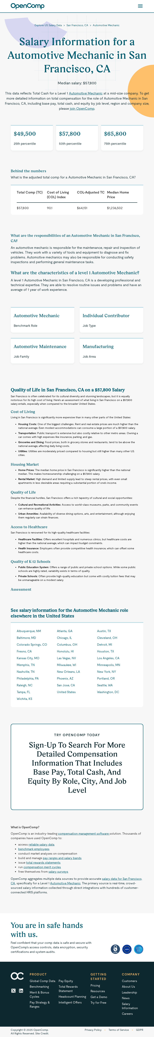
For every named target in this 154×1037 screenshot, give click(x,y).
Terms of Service (119, 1029)
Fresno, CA (24, 651)
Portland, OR (106, 678)
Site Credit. (42, 1033)
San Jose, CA (66, 685)
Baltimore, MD (26, 638)
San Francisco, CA (77, 25)
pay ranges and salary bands (62, 858)
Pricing (95, 985)
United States (66, 692)
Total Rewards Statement (68, 989)
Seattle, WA (105, 685)
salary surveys (58, 871)
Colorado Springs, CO (32, 644)
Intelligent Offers (70, 1002)
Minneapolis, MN (108, 665)
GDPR (139, 1029)
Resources (98, 991)
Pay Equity (66, 981)
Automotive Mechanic (106, 25)
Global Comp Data (42, 981)
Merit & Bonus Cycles (39, 994)
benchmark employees (33, 849)
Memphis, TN (26, 665)
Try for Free (98, 1002)
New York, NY (106, 672)
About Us (128, 986)
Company (131, 974)
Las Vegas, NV (66, 658)
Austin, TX (104, 631)
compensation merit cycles (42, 867)
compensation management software (83, 833)
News (126, 998)
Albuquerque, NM (29, 631)
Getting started (99, 977)
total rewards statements (43, 862)
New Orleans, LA (68, 672)
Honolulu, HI (65, 651)
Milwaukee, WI (66, 665)
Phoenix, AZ (65, 678)
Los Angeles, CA (108, 658)
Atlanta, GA (64, 631)
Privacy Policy (93, 1029)
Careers (127, 1014)
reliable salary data (41, 844)
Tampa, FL (23, 692)
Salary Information (130, 1006)
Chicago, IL (64, 638)
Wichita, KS (24, 699)
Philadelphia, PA (28, 678)
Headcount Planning (72, 996)
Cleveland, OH (107, 638)
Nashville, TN (26, 672)
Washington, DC (108, 692)
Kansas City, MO (28, 658)
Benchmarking (39, 986)
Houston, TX (105, 651)
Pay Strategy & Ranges (40, 1004)
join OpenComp (82, 108)
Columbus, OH (67, 644)
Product (38, 974)
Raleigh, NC (24, 685)
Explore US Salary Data (48, 25)
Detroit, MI (104, 644)
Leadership (129, 992)
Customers (129, 981)
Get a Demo (99, 997)
